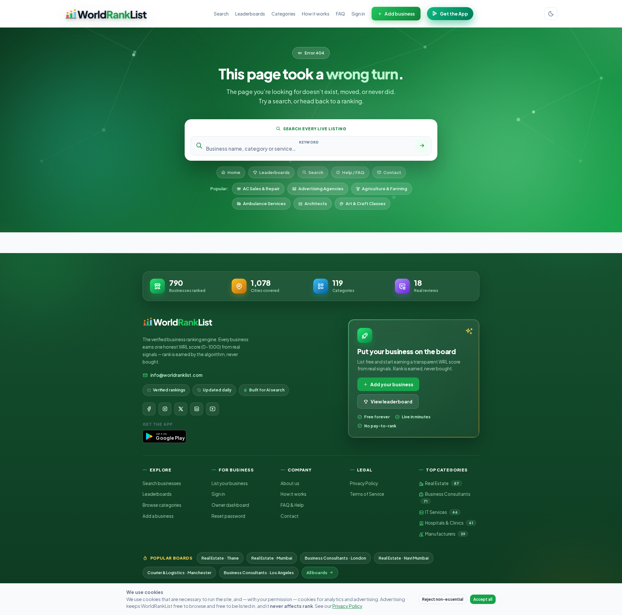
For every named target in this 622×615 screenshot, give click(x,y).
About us (290, 483)
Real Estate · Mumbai (271, 558)
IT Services (440, 512)
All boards (316, 572)
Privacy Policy (364, 483)
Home (233, 172)
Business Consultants (446, 497)
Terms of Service (367, 494)
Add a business (158, 516)
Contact (392, 172)
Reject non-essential (442, 599)
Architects (316, 203)
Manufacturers (444, 534)
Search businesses (162, 483)
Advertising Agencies (320, 188)
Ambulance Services (264, 203)
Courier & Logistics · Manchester (179, 572)
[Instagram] (164, 408)
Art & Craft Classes (366, 203)
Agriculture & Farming (384, 188)
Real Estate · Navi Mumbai (404, 558)
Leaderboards (250, 14)
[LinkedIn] (196, 408)
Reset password (228, 516)
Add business (400, 14)
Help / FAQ (353, 172)
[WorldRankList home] (106, 13)
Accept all (482, 599)
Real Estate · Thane (220, 558)
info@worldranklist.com (176, 375)
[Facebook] (149, 408)
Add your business (391, 384)
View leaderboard (391, 401)
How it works (315, 14)
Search (221, 14)
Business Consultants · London (335, 558)
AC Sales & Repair (261, 188)
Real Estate (441, 483)
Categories (283, 14)
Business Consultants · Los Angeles (259, 572)
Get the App (454, 14)
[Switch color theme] (550, 13)
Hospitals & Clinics (448, 523)
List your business (230, 483)
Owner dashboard (230, 505)
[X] (180, 408)
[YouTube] (212, 408)
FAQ (340, 14)
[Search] (422, 146)
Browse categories (162, 505)
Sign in (358, 14)
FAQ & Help (292, 505)
